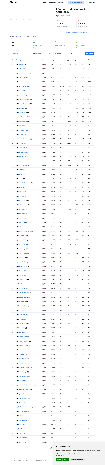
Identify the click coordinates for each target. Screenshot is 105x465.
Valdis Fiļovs (21, 266)
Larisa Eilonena (22, 148)
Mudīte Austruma (23, 341)
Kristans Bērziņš (23, 438)
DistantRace (67, 16)
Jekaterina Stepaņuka (24, 183)
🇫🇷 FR (62, 2)
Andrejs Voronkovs (23, 367)
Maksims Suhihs (23, 336)
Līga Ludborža (22, 358)
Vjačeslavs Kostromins (24, 231)
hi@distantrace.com (41, 460)
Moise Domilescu (23, 315)
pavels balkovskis (23, 389)
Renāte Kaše (21, 200)
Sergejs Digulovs (23, 165)
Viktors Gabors (22, 271)
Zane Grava (21, 64)
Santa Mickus (22, 227)
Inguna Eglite (22, 187)
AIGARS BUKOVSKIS (24, 117)
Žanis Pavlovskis (23, 205)
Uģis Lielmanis (22, 297)
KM (61, 60)
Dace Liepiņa (22, 249)
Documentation (52, 2)
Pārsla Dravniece (23, 363)
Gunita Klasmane (23, 77)
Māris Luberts (22, 90)
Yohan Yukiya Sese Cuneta (25, 385)
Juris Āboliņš (21, 209)
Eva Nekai (21, 143)
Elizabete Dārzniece (24, 293)
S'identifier (91, 2)
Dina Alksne (21, 170)
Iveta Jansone (22, 134)
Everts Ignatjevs (22, 424)
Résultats (18, 36)
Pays (43, 60)
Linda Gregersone (23, 398)
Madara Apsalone (23, 104)
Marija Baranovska (23, 86)
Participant (19, 60)
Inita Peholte (22, 301)
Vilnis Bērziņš (22, 156)
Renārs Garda (22, 402)
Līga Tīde (20, 218)
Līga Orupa (21, 433)
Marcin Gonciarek (23, 244)
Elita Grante (21, 68)
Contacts (34, 36)
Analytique (27, 36)
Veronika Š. (21, 350)
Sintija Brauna (22, 319)
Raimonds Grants (23, 73)
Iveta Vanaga (22, 284)
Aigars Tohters (22, 121)
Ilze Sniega (21, 235)
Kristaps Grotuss (23, 130)
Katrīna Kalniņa (22, 240)
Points (90, 60)
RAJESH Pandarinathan (24, 407)
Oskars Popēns (22, 310)
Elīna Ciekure (22, 354)
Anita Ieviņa (21, 275)
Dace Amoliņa (22, 174)
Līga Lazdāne (22, 394)
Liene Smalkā (22, 323)
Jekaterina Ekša (22, 262)
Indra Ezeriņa (22, 196)
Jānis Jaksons (22, 253)
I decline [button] (66, 459)
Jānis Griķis (21, 257)
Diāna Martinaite (23, 306)
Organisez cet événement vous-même (76, 32)
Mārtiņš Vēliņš (22, 372)
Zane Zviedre (22, 82)
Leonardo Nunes (23, 345)
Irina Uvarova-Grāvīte (24, 99)
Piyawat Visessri (23, 420)
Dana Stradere (22, 376)
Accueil (12, 36)
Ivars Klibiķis (21, 279)
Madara (20, 178)
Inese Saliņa (21, 332)
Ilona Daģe (21, 108)
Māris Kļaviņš (22, 191)
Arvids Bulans (22, 380)
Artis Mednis (22, 112)
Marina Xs (21, 416)
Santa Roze (21, 222)
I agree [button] (59, 459)
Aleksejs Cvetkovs (23, 139)
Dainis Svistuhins (23, 152)
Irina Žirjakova (22, 429)
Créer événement (76, 2)
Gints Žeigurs (22, 95)
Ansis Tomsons (22, 213)
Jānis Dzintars (22, 126)
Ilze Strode (21, 328)
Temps (53, 60)
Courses (44, 2)
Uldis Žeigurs (22, 288)
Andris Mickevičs (23, 411)
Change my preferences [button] (77, 459)
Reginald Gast (22, 442)
